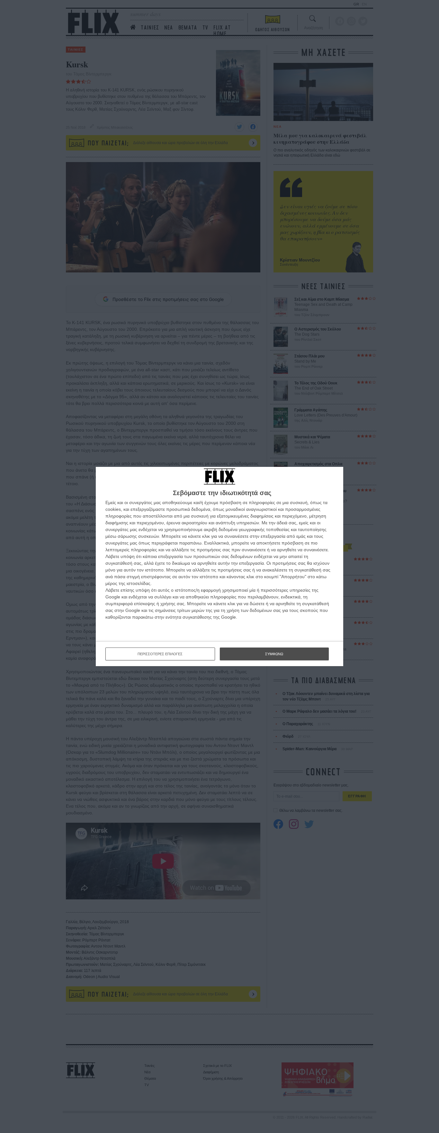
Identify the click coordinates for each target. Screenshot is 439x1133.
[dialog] (219, 566)
